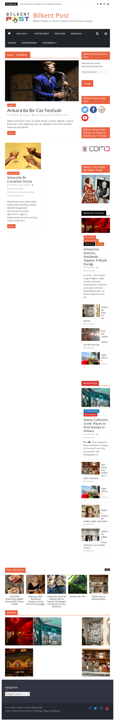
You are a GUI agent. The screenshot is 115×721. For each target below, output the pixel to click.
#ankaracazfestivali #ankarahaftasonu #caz (51, 115)
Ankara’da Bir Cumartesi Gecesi (19, 179)
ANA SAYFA (21, 33)
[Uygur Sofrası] (90, 353)
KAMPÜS (12, 42)
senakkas (26, 115)
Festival (11, 105)
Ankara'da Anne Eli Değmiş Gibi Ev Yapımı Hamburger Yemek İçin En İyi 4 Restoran (56, 601)
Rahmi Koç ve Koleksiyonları (99, 597)
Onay (87, 83)
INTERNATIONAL (29, 42)
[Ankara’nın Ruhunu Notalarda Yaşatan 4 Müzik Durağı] (95, 219)
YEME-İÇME (59, 33)
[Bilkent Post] (9, 33)
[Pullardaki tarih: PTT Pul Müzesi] (90, 306)
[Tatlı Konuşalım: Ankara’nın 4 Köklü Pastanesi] (90, 463)
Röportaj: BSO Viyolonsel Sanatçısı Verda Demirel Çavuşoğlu (35, 600)
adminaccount (89, 270)
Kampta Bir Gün (78, 596)
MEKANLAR (76, 33)
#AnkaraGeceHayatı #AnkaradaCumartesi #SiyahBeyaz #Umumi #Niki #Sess (20, 192)
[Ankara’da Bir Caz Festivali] (42, 62)
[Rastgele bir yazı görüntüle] (106, 33)
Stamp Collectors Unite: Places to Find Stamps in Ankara (96, 425)
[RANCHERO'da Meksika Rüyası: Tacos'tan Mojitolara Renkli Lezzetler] (19, 663)
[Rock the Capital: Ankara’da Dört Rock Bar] (90, 329)
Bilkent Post (51, 15)
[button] (108, 569)
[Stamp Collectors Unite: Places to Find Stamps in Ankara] (95, 389)
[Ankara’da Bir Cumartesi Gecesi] (23, 144)
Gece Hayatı (13, 173)
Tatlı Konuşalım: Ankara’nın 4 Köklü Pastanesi (41, 4)
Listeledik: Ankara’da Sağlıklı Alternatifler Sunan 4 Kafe (14, 600)
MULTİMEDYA (49, 42)
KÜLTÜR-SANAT (41, 33)
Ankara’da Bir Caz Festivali (34, 110)
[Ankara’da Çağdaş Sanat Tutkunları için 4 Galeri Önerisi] (90, 530)
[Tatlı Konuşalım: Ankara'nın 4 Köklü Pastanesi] (96, 663)
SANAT (100, 244)
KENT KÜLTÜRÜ (91, 240)
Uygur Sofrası (104, 356)
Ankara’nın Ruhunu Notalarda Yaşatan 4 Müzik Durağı (95, 256)
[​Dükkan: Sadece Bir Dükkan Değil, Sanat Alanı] (90, 506)
